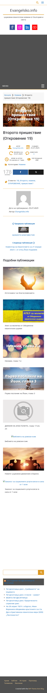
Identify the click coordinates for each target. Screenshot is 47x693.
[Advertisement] (23, 58)
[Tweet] (36, 172)
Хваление (18, 683)
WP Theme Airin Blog (36, 689)
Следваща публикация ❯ (23, 243)
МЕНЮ (5, 86)
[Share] (20, 172)
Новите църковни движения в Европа (22, 474)
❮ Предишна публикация (23, 223)
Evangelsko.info (23, 10)
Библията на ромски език (16, 441)
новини (32, 180)
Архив (6, 681)
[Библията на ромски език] (23, 436)
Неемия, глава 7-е (13, 361)
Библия (14, 681)
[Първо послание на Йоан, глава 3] (23, 378)
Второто (24, 180)
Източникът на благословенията (19, 293)
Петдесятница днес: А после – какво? (23, 595)
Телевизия (8, 683)
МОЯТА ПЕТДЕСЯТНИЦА (16, 598)
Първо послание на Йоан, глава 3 (20, 393)
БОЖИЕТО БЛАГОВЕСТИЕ (23, 235)
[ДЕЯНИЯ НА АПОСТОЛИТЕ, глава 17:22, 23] (23, 411)
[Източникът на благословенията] (23, 278)
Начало (7, 95)
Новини (17, 95)
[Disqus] (23, 531)
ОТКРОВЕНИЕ (14, 183)
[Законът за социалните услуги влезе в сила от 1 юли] (23, 483)
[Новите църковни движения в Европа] (23, 459)
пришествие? (27, 183)
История (23, 681)
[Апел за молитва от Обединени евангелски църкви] (23, 310)
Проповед (33, 681)
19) (17, 180)
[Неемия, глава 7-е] (23, 346)
